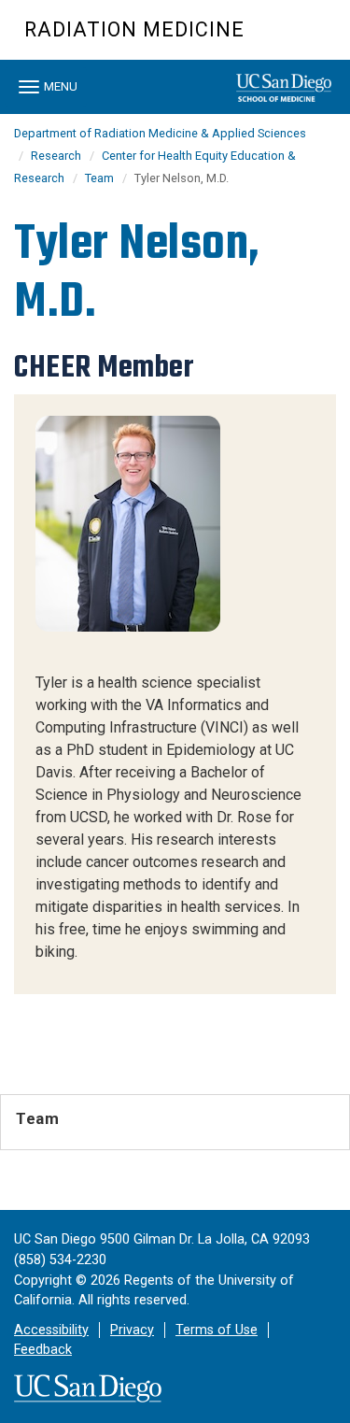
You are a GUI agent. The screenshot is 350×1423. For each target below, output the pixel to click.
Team (99, 178)
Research (56, 156)
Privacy (132, 1330)
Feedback (43, 1350)
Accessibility (51, 1330)
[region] (175, 694)
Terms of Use (216, 1330)
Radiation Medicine (134, 29)
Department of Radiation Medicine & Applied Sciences (160, 133)
